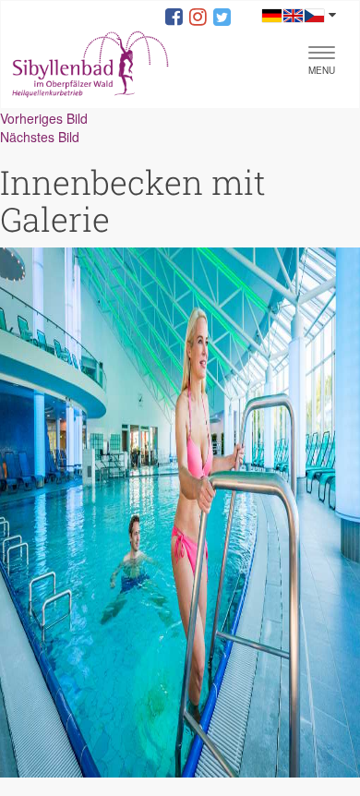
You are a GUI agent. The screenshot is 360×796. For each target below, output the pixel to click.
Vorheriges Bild (44, 118)
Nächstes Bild (39, 136)
